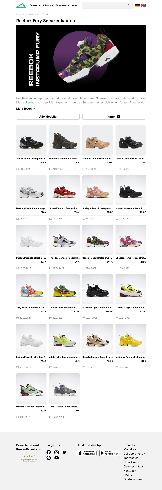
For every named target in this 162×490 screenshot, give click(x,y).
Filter (111, 116)
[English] (143, 5)
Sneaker (34, 5)
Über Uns (130, 462)
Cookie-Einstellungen (133, 477)
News (74, 5)
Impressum (131, 458)
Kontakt (129, 470)
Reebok (33, 14)
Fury (46, 14)
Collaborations (133, 453)
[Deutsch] (137, 5)
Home (20, 14)
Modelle (129, 449)
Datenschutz (132, 466)
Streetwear (61, 5)
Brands (128, 445)
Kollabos (47, 5)
